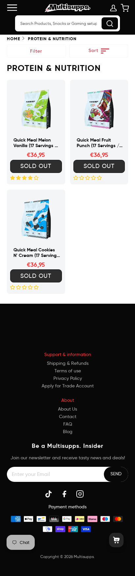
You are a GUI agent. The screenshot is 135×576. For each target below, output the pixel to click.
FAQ (67, 424)
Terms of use (67, 371)
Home (13, 39)
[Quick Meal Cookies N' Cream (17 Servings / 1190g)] (36, 219)
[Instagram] (80, 494)
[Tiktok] (48, 494)
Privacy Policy (67, 378)
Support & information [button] (67, 354)
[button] (67, 321)
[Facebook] (64, 494)
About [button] (67, 400)
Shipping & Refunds (67, 363)
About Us (67, 409)
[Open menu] (15, 7)
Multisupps (84, 556)
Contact (67, 416)
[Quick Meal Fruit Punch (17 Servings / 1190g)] (99, 109)
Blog (67, 431)
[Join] (116, 474)
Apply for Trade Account (68, 386)
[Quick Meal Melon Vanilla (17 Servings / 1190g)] (36, 109)
